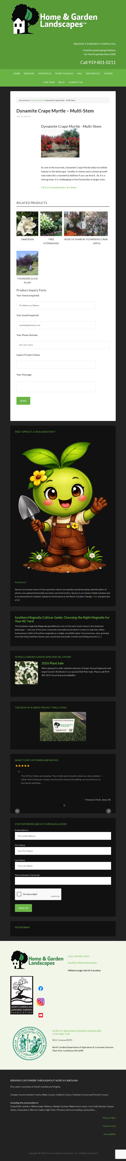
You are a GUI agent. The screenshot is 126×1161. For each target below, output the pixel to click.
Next (108, 811)
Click (95, 596)
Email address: (22, 830)
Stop (64, 805)
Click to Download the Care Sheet (58, 187)
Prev (17, 811)
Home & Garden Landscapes (54, 19)
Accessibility (110, 1134)
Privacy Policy (109, 1117)
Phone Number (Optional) (27, 875)
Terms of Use (109, 1126)
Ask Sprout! (20, 582)
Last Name (20, 860)
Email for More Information (82, 962)
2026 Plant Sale (53, 663)
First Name (20, 845)
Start (62, 805)
